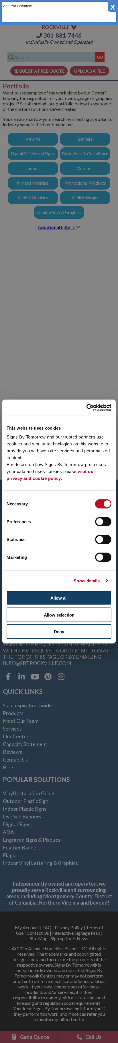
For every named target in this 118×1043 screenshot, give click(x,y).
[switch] (103, 521)
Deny (59, 631)
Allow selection (59, 614)
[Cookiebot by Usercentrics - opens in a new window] (86, 408)
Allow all (59, 598)
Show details (87, 580)
